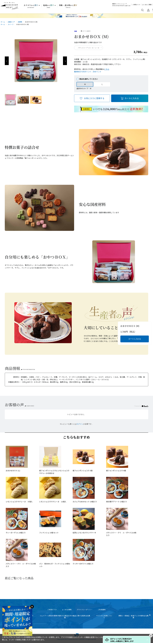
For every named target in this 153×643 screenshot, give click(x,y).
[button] (147, 639)
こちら (106, 69)
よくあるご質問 (146, 4)
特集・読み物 (68, 6)
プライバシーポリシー (85, 610)
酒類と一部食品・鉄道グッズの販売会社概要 (133, 617)
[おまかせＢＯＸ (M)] (10, 100)
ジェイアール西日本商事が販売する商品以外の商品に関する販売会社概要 (65, 617)
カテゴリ (31, 6)
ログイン (79, 424)
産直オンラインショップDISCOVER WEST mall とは (121, 4)
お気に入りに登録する (94, 98)
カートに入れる (132, 98)
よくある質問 (66, 610)
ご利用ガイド (136, 4)
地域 (48, 6)
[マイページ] (148, 10)
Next (65, 60)
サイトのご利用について (104, 617)
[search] (142, 10)
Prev (7, 60)
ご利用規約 (102, 610)
